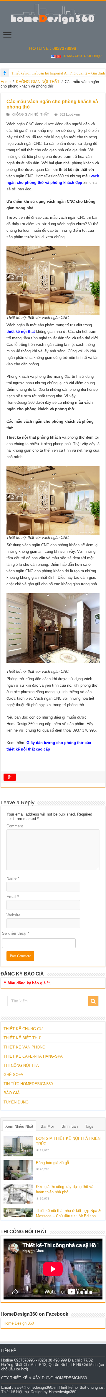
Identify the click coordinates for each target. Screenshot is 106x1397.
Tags (89, 1126)
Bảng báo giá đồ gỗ (52, 1163)
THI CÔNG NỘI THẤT (22, 1065)
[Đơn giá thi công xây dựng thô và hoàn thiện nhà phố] (18, 1194)
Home (6, 82)
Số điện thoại (15, 933)
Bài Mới (47, 1126)
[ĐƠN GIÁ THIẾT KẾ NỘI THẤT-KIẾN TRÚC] (18, 1146)
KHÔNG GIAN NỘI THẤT (37, 82)
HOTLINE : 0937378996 (53, 48)
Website (13, 915)
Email (12, 896)
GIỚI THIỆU (93, 56)
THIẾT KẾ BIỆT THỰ (22, 1038)
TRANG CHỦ (72, 56)
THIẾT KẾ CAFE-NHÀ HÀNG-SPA (33, 1056)
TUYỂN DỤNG (16, 1102)
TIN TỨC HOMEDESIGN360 (28, 1084)
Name (12, 878)
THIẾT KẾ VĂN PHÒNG (24, 1047)
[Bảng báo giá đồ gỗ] (18, 1170)
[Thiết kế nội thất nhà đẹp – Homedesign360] (53, 13)
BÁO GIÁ (12, 1093)
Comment (14, 826)
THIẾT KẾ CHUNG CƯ (23, 1029)
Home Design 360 (19, 1323)
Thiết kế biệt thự (15, 1392)
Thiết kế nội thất (72, 1387)
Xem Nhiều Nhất (19, 1126)
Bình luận (70, 1126)
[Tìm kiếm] (93, 1001)
